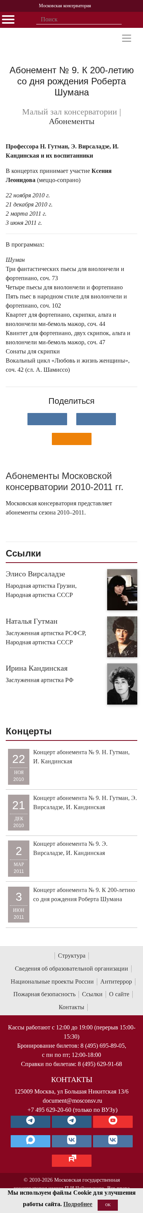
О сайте (119, 994)
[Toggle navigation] (126, 38)
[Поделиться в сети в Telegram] (96, 419)
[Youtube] (113, 1122)
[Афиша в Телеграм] (72, 1161)
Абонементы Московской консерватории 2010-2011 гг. (65, 481)
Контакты (71, 1007)
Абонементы (72, 121)
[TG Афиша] (72, 1122)
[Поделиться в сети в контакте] (47, 419)
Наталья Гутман (32, 621)
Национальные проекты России (52, 981)
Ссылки (92, 994)
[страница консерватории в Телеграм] (30, 1122)
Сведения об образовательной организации (71, 968)
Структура (71, 955)
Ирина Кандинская (36, 668)
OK (108, 1205)
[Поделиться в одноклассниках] (72, 439)
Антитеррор (116, 981)
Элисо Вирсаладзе (35, 573)
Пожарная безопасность (44, 994)
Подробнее (77, 1204)
